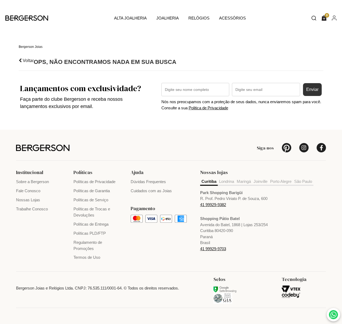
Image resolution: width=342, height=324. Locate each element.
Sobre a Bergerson (32, 181)
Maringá (244, 181)
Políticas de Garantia (91, 190)
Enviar (312, 89)
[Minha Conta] (334, 18)
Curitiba (208, 181)
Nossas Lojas (28, 200)
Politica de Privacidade (208, 108)
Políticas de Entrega (90, 224)
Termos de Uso (86, 257)
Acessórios (232, 18)
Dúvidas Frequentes (148, 181)
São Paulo (303, 181)
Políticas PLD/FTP (89, 233)
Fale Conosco (28, 190)
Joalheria (167, 18)
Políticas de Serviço (90, 200)
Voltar (28, 60)
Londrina (226, 181)
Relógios (198, 18)
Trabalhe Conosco (32, 209)
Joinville (260, 181)
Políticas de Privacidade (94, 181)
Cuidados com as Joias (151, 190)
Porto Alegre (281, 181)
